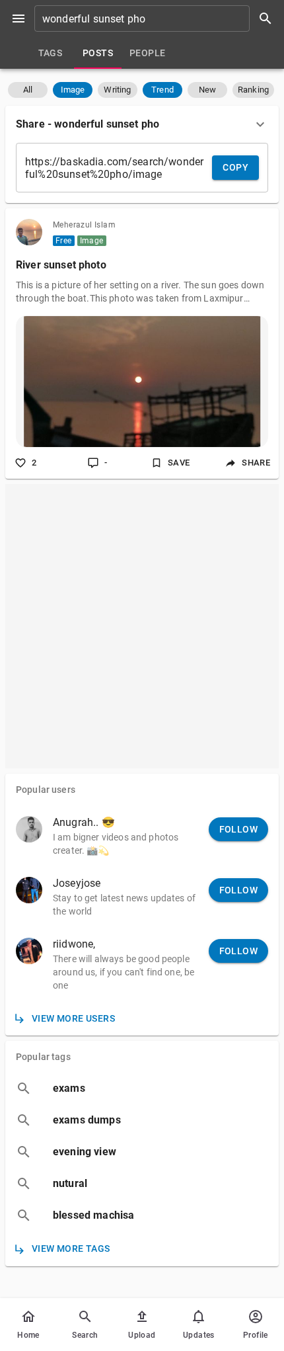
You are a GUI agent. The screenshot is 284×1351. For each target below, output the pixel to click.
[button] (28, 90)
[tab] (50, 53)
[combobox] (157, 18)
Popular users (45, 789)
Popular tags (43, 1056)
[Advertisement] (142, 626)
